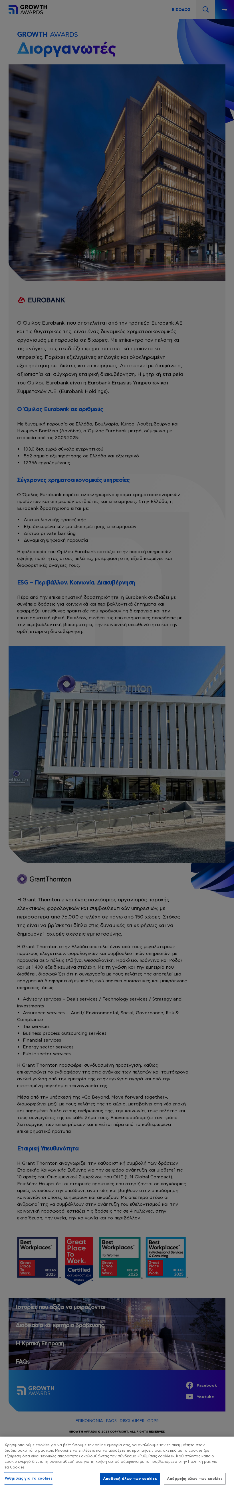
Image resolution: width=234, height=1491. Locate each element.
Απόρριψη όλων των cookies (195, 1478)
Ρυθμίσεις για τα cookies (29, 1478)
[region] (117, 1464)
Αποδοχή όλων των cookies (130, 1478)
